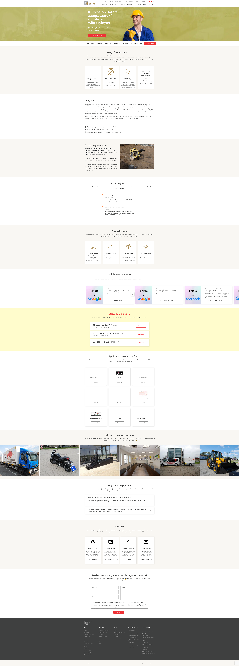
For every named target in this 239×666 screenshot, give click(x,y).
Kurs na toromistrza (132, 637)
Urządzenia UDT (113, 4)
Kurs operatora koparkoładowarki (131, 643)
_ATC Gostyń (88, 650)
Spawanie (122, 4)
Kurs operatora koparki (133, 645)
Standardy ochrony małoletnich (88, 644)
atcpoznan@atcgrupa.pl (111, 559)
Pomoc (100, 643)
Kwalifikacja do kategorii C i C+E (133, 640)
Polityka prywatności (88, 648)
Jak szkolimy (101, 638)
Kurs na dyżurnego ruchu (133, 633)
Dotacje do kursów (119, 1)
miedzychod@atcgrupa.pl (148, 651)
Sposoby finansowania (103, 636)
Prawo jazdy (130, 4)
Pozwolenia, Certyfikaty (89, 634)
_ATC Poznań (88, 652)
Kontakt (137, 1)
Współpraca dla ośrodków (119, 632)
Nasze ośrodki (87, 636)
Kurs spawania (131, 647)
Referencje (86, 632)
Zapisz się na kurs (97, 35)
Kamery (86, 638)
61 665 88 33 (93, 559)
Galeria (100, 640)
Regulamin (86, 646)
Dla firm (115, 630)
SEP (149, 4)
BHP (153, 4)
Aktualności (111, 1)
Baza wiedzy (131, 1)
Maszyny (104, 4)
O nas (105, 1)
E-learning (101, 641)
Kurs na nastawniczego (133, 635)
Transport (138, 4)
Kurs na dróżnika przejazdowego (131, 631)
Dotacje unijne (116, 634)
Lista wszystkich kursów (104, 630)
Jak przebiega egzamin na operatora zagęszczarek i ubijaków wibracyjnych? (110, 497)
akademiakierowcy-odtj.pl (148, 653)
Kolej (144, 4)
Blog (126, 1)
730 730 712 (128, 559)
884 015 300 (145, 649)
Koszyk (143, 1)
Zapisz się (141, 326)
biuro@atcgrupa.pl (146, 559)
